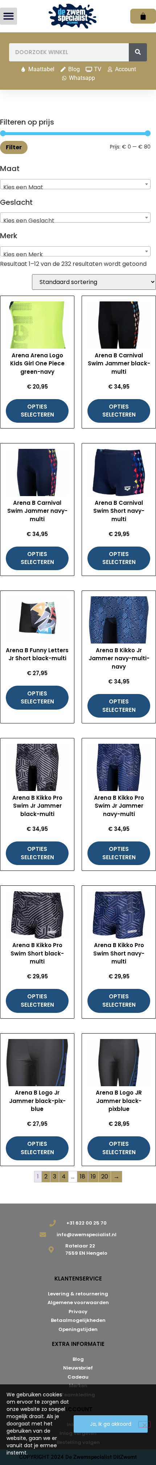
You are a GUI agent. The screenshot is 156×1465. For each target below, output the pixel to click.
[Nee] (144, 1424)
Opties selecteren (37, 411)
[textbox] (75, 187)
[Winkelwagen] (143, 16)
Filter (14, 147)
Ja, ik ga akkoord (110, 1424)
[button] (8, 16)
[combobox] (75, 184)
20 (104, 1176)
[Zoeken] (138, 52)
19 (93, 1176)
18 (82, 1176)
